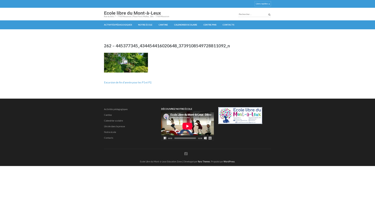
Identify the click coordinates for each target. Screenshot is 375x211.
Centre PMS (209, 24)
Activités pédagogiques (118, 24)
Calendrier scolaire (185, 24)
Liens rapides (262, 3)
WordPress (229, 161)
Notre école (145, 24)
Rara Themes (204, 161)
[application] (187, 126)
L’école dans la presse (114, 126)
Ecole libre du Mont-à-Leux (132, 13)
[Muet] (205, 138)
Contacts (228, 24)
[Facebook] (186, 154)
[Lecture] (164, 138)
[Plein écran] (210, 138)
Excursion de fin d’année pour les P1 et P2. (128, 82)
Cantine (163, 24)
